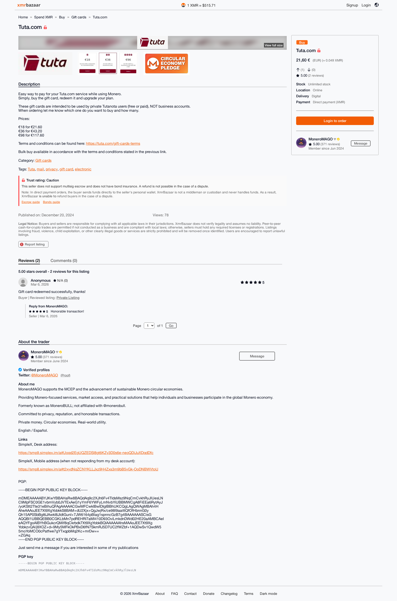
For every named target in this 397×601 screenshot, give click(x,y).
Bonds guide (51, 202)
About (160, 593)
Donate (208, 593)
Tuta (31, 169)
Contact (190, 593)
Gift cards (78, 17)
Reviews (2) (29, 260)
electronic (83, 169)
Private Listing (68, 297)
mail (40, 169)
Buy (62, 17)
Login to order (335, 121)
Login (366, 5)
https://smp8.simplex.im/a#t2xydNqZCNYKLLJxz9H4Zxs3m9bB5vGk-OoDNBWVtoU (88, 469)
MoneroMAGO (321, 139)
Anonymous (41, 280)
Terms (248, 593)
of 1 (160, 326)
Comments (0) (64, 260)
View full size (274, 45)
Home (23, 17)
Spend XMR (43, 17)
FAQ (174, 593)
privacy (52, 169)
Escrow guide (31, 202)
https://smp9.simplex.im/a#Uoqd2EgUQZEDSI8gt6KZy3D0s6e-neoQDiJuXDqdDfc (85, 453)
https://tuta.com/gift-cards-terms (113, 143)
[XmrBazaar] (29, 5)
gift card (66, 169)
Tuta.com (100, 17)
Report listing (35, 244)
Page (137, 326)
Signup (352, 5)
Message (360, 143)
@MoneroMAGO (44, 375)
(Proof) (65, 375)
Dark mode (268, 593)
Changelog (229, 593)
